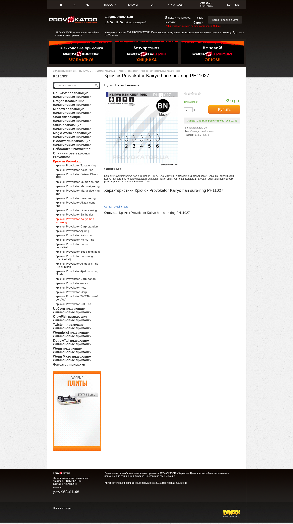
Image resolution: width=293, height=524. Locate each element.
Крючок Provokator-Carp (71, 292)
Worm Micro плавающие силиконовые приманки (72, 358)
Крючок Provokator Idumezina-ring (77, 181)
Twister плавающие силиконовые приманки (72, 326)
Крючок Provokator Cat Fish (73, 304)
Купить (224, 109)
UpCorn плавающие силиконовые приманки (72, 310)
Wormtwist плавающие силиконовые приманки (72, 334)
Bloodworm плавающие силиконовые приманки (72, 142)
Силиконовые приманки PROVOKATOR (73, 71)
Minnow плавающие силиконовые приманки (72, 110)
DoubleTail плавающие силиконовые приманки (72, 342)
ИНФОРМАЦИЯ (176, 4)
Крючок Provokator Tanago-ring (76, 165)
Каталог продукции (105, 71)
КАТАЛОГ (133, 4)
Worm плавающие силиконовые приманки (72, 350)
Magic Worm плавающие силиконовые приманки (72, 134)
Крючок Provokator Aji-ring (72, 230)
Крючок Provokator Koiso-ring (74, 169)
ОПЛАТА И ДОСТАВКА (206, 5)
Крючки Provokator (128, 71)
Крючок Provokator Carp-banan (76, 278)
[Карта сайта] (74, 4)
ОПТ (153, 4)
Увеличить (170, 96)
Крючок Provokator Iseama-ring (76, 198)
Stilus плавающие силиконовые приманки (72, 126)
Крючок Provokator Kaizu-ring (74, 235)
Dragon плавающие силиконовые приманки (72, 102)
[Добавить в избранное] (87, 5)
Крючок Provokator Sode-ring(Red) (78, 251)
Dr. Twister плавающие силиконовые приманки (72, 94)
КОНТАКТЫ (233, 4)
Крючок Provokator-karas (72, 283)
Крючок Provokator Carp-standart (77, 226)
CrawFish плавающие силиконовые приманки (72, 318)
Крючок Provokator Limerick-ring (76, 210)
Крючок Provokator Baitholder (74, 214)
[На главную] (61, 5)
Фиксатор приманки (69, 364)
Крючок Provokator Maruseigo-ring (78, 186)
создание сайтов (231, 516)
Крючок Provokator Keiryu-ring (75, 239)
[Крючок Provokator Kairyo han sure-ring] (141, 164)
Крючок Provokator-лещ (71, 287)
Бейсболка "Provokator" (72, 149)
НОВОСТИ (110, 4)
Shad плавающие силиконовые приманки (72, 118)
